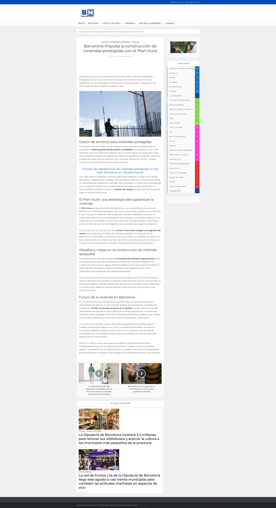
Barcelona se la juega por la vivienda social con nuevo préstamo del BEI (136, 498)
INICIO (81, 23)
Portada (82, 32)
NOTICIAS (93, 23)
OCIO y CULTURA (111, 23)
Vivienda (135, 42)
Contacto (169, 23)
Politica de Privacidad (191, 505)
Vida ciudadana (85, 472)
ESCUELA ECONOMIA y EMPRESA (115, 42)
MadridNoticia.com (176, 2)
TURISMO (129, 23)
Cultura (82, 431)
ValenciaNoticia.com (192, 2)
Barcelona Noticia (125, 56)
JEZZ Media (142, 505)
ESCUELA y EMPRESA (149, 23)
